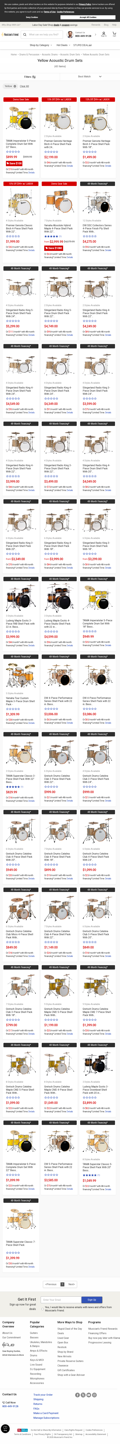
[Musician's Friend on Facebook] (77, 1395)
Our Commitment (11, 1337)
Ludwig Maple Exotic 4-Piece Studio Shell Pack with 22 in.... (57, 623)
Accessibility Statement (95, 1434)
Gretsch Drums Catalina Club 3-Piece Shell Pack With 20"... (96, 934)
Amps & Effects (38, 1350)
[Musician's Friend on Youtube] (89, 1395)
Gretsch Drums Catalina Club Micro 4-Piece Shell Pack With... (19, 934)
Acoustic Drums (50, 54)
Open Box (63, 1342)
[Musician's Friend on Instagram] (94, 1395)
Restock (62, 1347)
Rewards (96, 25)
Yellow (8, 86)
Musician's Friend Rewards (103, 1328)
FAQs (36, 1408)
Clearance (63, 1365)
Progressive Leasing (99, 1342)
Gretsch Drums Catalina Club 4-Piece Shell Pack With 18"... (57, 856)
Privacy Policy (85, 4)
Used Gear (63, 1337)
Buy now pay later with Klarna (103, 1337)
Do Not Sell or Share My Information (46, 1430)
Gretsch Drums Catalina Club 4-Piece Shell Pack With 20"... (19, 856)
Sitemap (78, 1434)
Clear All (24, 86)
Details (31, 172)
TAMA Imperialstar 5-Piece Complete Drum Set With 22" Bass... (21, 144)
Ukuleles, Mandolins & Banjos (41, 1344)
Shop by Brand (65, 1351)
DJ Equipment (37, 1369)
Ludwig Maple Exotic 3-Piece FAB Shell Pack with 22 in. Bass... (20, 623)
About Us (7, 1333)
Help (114, 25)
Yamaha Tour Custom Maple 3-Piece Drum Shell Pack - (20, 701)
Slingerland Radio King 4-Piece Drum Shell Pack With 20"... (96, 468)
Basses (34, 1337)
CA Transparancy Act (63, 1434)
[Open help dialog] (5, 1428)
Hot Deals (62, 45)
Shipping (38, 1399)
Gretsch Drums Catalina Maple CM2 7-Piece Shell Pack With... (97, 1012)
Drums (33, 1355)
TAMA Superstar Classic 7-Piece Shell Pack (20, 1243)
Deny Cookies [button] (32, 17)
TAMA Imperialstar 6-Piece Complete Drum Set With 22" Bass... (21, 1167)
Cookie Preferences (65, 12)
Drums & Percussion (29, 54)
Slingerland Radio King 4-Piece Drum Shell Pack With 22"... (96, 313)
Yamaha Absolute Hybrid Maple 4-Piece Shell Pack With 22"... (58, 228)
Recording (35, 1373)
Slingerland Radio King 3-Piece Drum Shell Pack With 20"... (19, 546)
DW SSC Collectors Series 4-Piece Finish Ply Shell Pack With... (97, 228)
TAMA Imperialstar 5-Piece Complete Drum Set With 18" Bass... (97, 623)
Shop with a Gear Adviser (71, 1374)
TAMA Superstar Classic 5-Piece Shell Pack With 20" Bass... (97, 1167)
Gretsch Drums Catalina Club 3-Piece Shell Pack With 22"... (57, 779)
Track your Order (43, 1394)
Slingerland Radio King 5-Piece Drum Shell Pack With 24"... (19, 313)
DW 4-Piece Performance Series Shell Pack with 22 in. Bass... (58, 701)
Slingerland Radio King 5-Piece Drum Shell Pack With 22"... (58, 313)
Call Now (10, 1404)
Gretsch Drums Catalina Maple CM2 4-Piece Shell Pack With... (58, 1089)
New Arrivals (64, 1356)
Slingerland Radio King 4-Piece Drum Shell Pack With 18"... (58, 546)
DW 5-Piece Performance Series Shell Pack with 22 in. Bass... (58, 1167)
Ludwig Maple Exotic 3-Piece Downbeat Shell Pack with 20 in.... (95, 1089)
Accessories (37, 1383)
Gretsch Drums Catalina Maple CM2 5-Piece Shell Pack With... (58, 1012)
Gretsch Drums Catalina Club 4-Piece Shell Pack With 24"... (96, 856)
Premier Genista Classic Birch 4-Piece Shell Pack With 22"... (19, 228)
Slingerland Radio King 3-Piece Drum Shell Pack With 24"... (96, 390)
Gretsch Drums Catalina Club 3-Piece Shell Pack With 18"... (19, 1012)
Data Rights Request (73, 1430)
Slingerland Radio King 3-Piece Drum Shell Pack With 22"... (58, 468)
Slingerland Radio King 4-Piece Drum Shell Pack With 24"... (19, 390)
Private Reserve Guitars (70, 1361)
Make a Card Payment (45, 1413)
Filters (27, 76)
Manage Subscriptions (46, 1417)
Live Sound (36, 1364)
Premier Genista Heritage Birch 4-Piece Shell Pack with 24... (58, 144)
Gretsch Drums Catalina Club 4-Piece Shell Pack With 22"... (57, 934)
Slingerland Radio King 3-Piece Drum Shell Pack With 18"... (96, 546)
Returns (37, 1403)
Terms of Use (50, 12)
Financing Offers (97, 1333)
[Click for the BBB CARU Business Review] (22, 1430)
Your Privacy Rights (42, 1434)
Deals (61, 1333)
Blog (106, 25)
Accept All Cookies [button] (88, 17)
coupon (66, 25)
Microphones (37, 1378)
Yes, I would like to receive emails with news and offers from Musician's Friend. (78, 1309)
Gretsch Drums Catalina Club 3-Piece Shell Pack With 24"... (96, 779)
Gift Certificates (66, 1370)
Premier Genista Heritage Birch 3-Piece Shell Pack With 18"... (96, 144)
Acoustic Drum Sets (70, 54)
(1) (60, 236)
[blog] (13, 1345)
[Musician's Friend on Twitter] (83, 1395)
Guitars (34, 1333)
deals (56, 25)
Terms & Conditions (22, 1434)
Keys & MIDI (37, 1359)
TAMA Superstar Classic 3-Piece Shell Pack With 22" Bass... (20, 779)
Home (14, 54)
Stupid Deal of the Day (70, 1328)
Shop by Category (39, 45)
